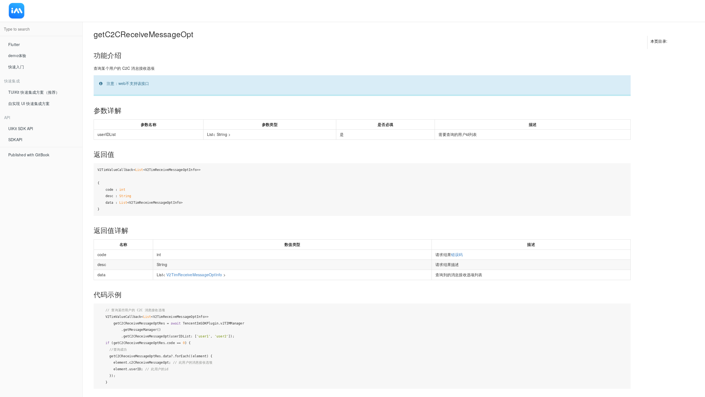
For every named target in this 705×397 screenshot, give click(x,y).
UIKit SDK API (20, 128)
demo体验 (17, 55)
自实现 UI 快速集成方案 (29, 103)
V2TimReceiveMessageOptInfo (194, 274)
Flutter (14, 44)
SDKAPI (15, 139)
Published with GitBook (28, 154)
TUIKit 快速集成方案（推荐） (33, 92)
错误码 (457, 254)
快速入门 (16, 66)
